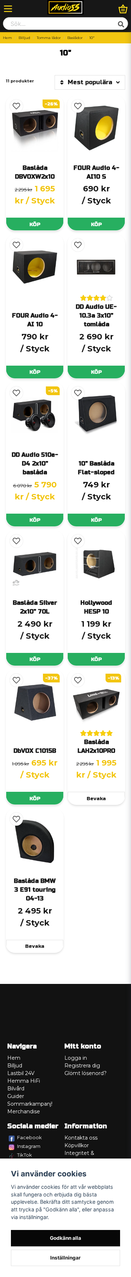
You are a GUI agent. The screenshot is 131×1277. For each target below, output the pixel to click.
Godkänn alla (65, 1238)
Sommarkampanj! (29, 1104)
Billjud (24, 37)
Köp (34, 224)
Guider (15, 1096)
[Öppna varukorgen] (123, 8)
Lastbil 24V (21, 1073)
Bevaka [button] (96, 798)
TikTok (24, 1155)
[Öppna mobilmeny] (8, 8)
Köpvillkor (76, 1145)
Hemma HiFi (23, 1081)
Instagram (28, 1146)
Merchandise (23, 1111)
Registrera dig (82, 1065)
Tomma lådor (49, 37)
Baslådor (75, 37)
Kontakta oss (81, 1137)
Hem (7, 37)
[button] (16, 106)
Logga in (75, 1058)
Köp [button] (34, 520)
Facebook (29, 1137)
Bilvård (15, 1088)
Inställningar (65, 1258)
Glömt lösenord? (85, 1073)
